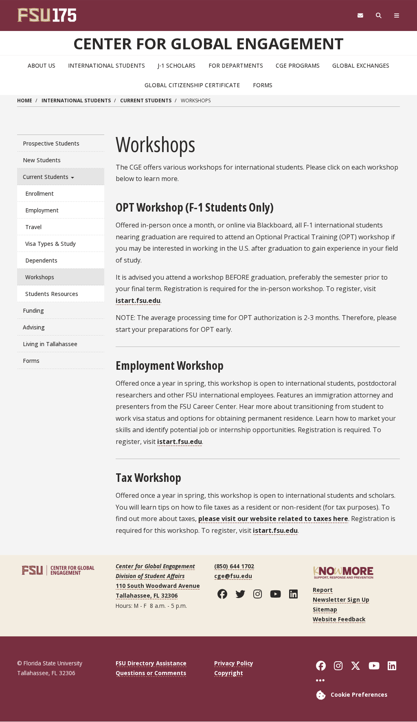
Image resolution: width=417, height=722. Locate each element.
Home (24, 100)
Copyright (228, 673)
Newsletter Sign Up (341, 599)
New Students (42, 160)
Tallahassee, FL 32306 (147, 595)
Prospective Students (51, 143)
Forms (262, 85)
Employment (42, 210)
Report (323, 590)
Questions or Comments (151, 673)
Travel (33, 227)
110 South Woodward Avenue (158, 586)
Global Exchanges (360, 65)
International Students (106, 65)
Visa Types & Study (50, 243)
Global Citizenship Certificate (192, 85)
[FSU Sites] (397, 16)
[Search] (379, 16)
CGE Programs (298, 65)
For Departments (235, 65)
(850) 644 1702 (234, 566)
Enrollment (39, 193)
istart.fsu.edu (138, 300)
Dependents (41, 260)
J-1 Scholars (176, 65)
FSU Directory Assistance (151, 663)
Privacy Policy (233, 663)
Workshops (39, 277)
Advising (34, 327)
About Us (41, 65)
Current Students (145, 100)
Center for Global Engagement (208, 43)
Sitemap (325, 609)
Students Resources (51, 294)
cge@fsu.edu (233, 576)
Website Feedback (339, 619)
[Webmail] (360, 16)
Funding (33, 310)
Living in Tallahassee (50, 344)
